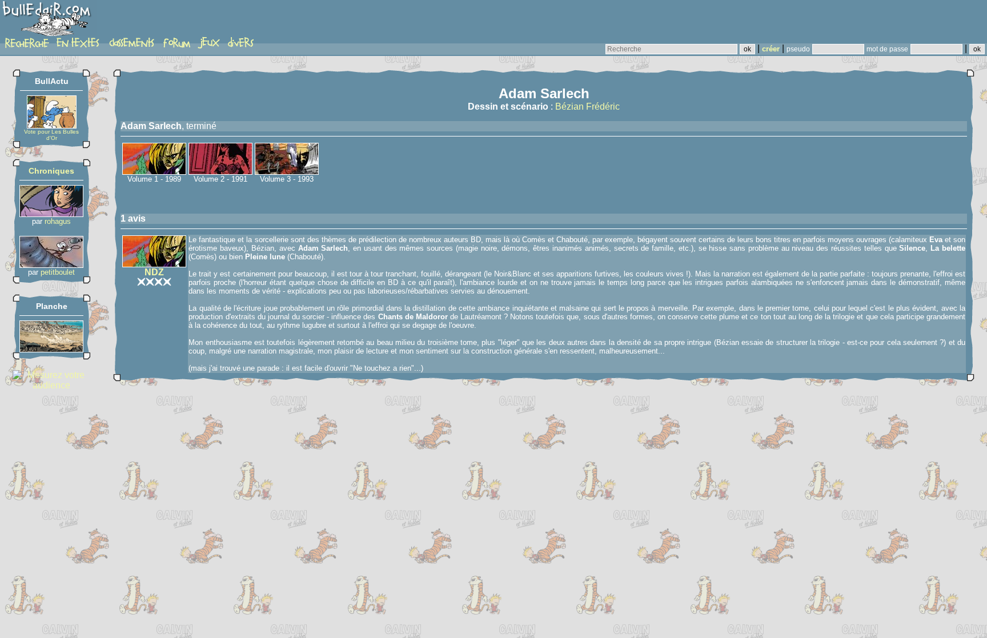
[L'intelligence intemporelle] (51, 214)
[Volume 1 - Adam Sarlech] (154, 171)
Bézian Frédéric (587, 106)
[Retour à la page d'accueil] (48, 21)
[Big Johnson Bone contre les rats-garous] (51, 265)
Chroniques (51, 170)
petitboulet (58, 272)
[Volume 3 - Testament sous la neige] (287, 171)
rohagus (58, 221)
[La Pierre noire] (51, 349)
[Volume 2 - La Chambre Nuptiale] (220, 171)
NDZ (154, 272)
